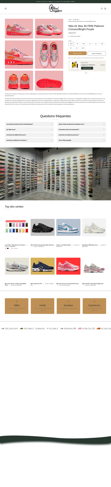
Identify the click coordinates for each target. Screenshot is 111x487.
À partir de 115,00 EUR (39, 246)
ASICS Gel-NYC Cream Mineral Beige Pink (92, 283)
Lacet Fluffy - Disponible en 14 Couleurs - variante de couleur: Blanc (10, 248)
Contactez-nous (62, 454)
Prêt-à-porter (40, 451)
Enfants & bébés (41, 465)
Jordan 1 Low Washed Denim (63, 245)
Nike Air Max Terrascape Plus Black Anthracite (42, 245)
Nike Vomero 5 (42, 328)
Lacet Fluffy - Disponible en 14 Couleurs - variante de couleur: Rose (6, 248)
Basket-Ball (39, 462)
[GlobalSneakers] (55, 8)
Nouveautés (39, 446)
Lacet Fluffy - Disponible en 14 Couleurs (15, 245)
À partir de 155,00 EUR (16, 285)
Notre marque (61, 449)
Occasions (39, 470)
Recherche (60, 459)
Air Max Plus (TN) (101, 328)
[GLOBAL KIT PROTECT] (74, 65)
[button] (102, 8)
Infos (37, 473)
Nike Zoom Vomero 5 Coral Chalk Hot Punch (67, 283)
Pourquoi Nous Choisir (64, 451)
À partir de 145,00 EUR (90, 285)
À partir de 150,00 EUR (64, 285)
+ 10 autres (15, 248)
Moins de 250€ (40, 468)
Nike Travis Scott (25, 328)
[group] (55, 1)
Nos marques (40, 449)
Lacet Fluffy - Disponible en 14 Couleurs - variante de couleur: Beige (12, 248)
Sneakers (39, 459)
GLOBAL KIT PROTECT (88, 65)
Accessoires (39, 454)
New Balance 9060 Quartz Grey (89, 245)
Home (69, 19)
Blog (58, 457)
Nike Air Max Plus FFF (36, 283)
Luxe (37, 457)
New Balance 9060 (83, 328)
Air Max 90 (75, 19)
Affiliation (60, 462)
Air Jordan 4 (66, 328)
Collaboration (53, 328)
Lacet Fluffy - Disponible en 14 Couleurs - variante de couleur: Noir (8, 248)
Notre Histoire (61, 446)
